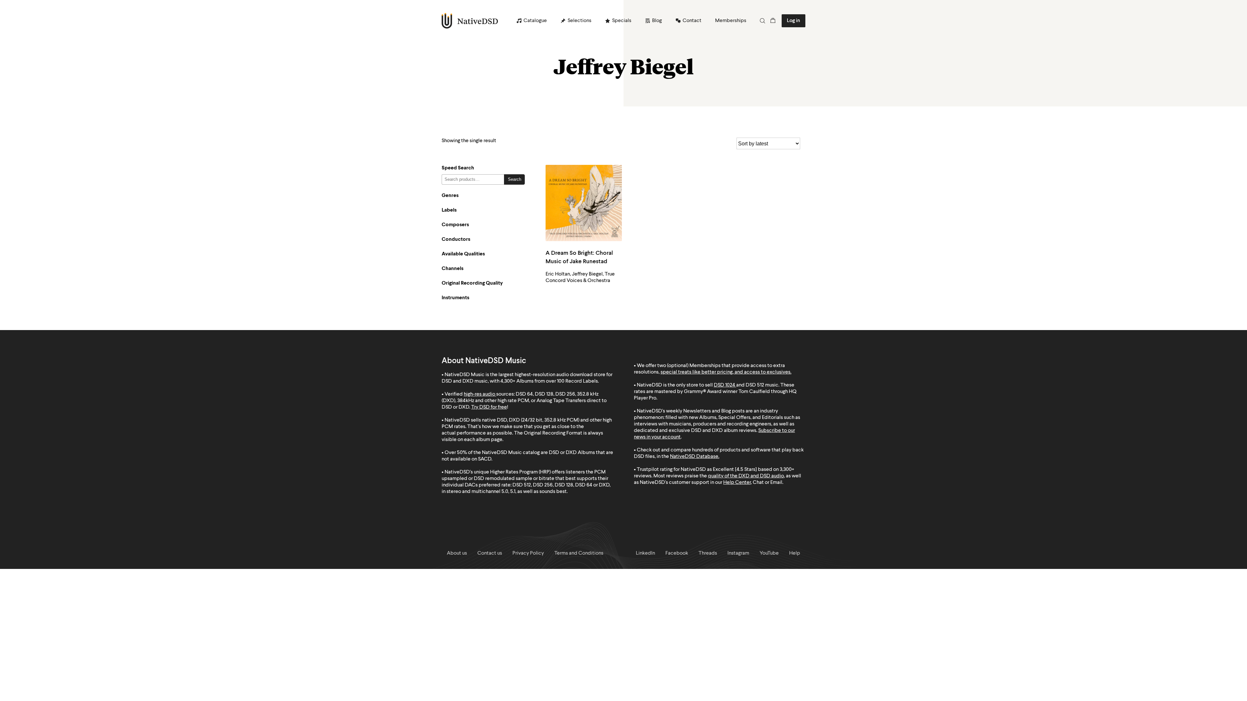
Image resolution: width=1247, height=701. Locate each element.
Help (794, 553)
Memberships (730, 20)
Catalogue (535, 20)
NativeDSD (470, 21)
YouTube (769, 553)
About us (457, 553)
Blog (657, 20)
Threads (708, 553)
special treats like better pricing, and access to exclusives (725, 372)
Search (514, 179)
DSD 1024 (724, 385)
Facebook (676, 553)
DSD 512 (755, 385)
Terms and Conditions (578, 553)
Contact (692, 20)
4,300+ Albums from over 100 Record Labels (549, 381)
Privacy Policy (528, 553)
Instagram (738, 553)
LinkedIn (645, 553)
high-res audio (479, 394)
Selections (579, 20)
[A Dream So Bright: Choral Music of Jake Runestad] (584, 203)
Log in (793, 20)
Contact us (489, 553)
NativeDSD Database (694, 456)
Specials (621, 20)
